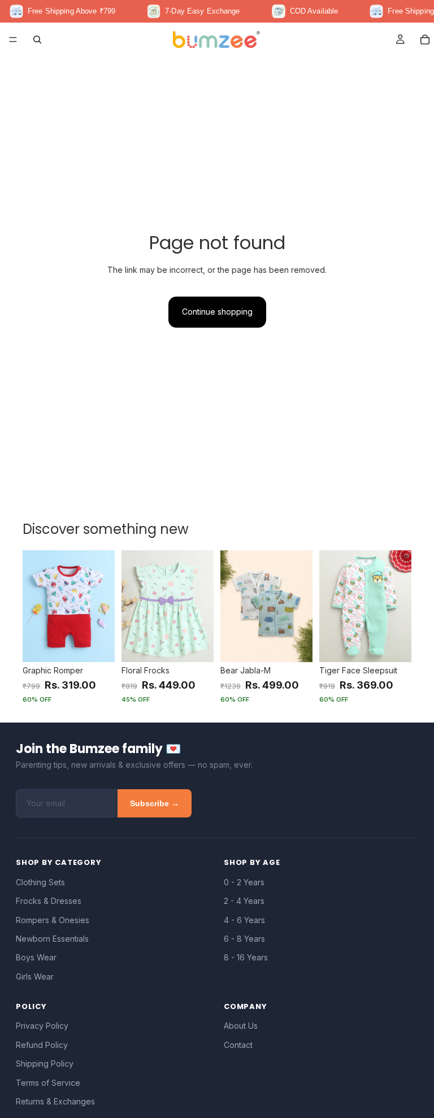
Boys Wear (36, 957)
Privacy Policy (42, 1025)
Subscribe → (154, 803)
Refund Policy (42, 1045)
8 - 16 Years (246, 957)
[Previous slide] (35, 606)
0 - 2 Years (244, 882)
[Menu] (13, 40)
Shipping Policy (44, 1063)
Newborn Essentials (52, 938)
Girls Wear (35, 976)
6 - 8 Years (244, 938)
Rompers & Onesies (52, 920)
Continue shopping (217, 311)
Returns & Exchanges (55, 1101)
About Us (241, 1025)
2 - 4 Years (244, 901)
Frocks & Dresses (48, 901)
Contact (238, 1045)
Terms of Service (48, 1082)
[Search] (37, 39)
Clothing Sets (40, 882)
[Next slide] (102, 606)
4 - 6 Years (244, 920)
